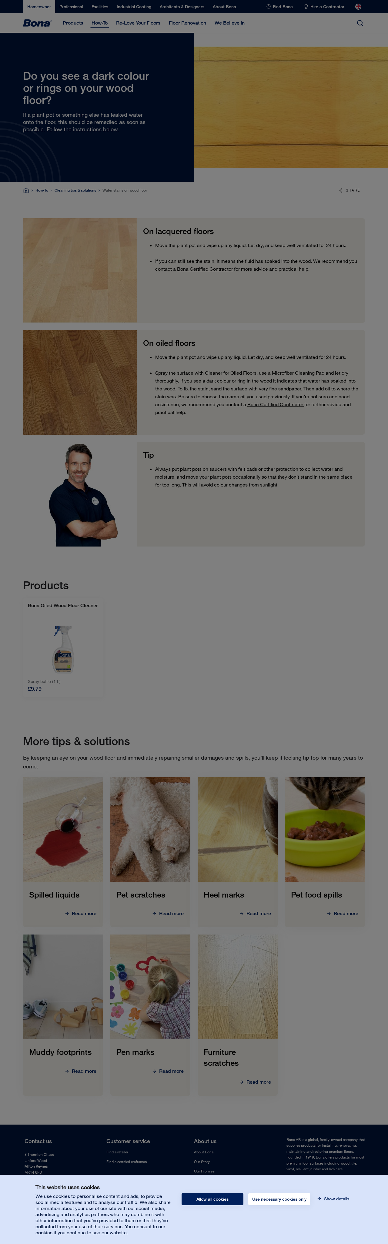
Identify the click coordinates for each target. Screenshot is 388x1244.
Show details (336, 1199)
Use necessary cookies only (279, 1199)
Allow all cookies (212, 1199)
